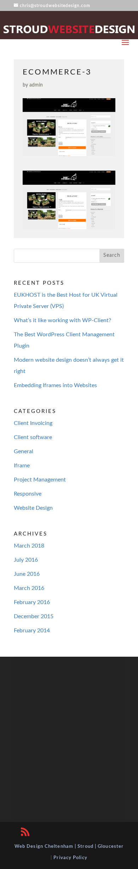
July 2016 (26, 560)
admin (36, 85)
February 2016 (32, 602)
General (23, 451)
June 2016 (27, 574)
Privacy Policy (70, 858)
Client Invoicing (33, 423)
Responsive (27, 494)
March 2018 (29, 546)
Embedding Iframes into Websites (55, 385)
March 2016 (29, 588)
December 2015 (33, 616)
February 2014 (32, 630)
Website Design (33, 508)
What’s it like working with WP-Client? (62, 320)
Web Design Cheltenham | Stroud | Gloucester (69, 846)
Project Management (40, 480)
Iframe (22, 465)
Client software (33, 437)
